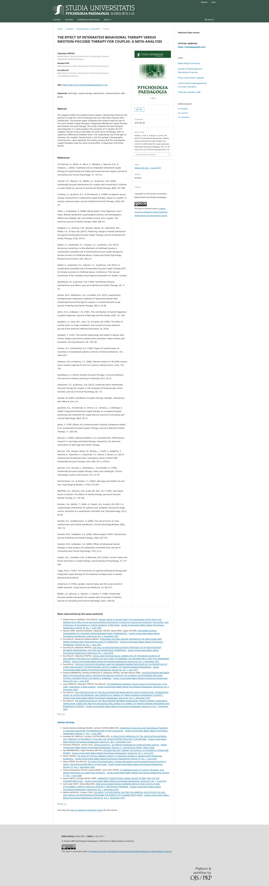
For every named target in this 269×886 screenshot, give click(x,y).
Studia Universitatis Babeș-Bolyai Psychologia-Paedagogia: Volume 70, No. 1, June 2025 (116, 758)
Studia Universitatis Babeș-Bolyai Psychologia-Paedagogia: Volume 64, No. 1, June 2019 (113, 753)
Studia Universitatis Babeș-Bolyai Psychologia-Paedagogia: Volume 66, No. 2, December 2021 (111, 635)
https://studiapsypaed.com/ (192, 47)
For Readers (183, 108)
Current (57, 19)
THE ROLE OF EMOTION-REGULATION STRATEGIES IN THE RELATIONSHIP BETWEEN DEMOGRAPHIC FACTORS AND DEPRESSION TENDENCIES (112, 649)
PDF (140, 109)
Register (204, 2)
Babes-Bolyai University (189, 63)
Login (213, 2)
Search (210, 19)
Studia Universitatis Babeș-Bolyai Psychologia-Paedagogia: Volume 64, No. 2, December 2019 (106, 698)
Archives (69, 19)
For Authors (183, 113)
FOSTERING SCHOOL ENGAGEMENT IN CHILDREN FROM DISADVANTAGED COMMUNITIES (110, 632)
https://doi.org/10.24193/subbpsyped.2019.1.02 (84, 85)
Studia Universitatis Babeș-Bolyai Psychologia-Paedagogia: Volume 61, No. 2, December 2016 (114, 740)
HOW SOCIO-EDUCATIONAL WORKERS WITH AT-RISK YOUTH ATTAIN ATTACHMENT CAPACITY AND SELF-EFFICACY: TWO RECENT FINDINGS (111, 785)
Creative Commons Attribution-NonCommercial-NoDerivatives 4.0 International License (151, 212)
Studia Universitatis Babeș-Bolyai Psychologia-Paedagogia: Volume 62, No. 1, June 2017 (111, 668)
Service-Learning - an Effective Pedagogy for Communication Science (126, 744)
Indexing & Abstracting (88, 19)
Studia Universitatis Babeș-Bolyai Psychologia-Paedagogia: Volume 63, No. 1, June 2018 (111, 651)
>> (63, 714)
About (107, 19)
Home (60, 29)
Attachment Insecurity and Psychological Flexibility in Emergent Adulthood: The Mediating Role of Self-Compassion (115, 729)
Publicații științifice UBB (189, 92)
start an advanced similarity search (86, 810)
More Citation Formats (145, 154)
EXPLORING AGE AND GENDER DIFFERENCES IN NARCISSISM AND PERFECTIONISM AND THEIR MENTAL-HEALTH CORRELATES (112, 640)
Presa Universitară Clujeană (191, 77)
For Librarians (183, 117)
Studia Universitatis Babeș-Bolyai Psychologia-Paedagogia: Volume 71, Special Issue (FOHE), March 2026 (115, 746)
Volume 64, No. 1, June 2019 (88, 29)
